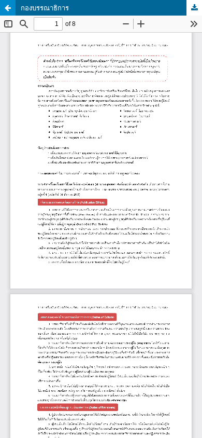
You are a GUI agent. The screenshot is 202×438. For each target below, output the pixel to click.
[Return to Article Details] (8, 8)
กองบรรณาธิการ (45, 7)
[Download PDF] (194, 8)
